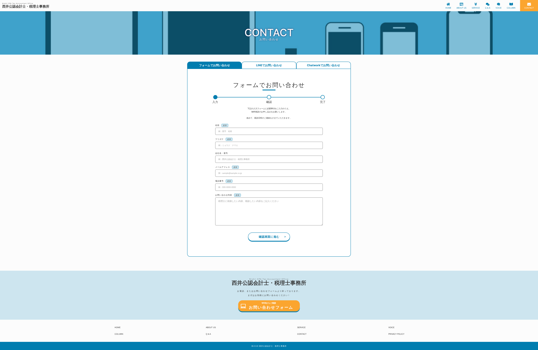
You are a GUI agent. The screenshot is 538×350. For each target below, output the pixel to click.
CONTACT (302, 334)
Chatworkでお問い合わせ (323, 65)
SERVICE (301, 327)
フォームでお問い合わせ (214, 65)
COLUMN (119, 334)
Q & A (208, 334)
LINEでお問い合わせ (269, 65)
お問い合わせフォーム (271, 307)
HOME (117, 327)
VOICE (391, 327)
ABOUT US (211, 327)
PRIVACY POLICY (396, 334)
